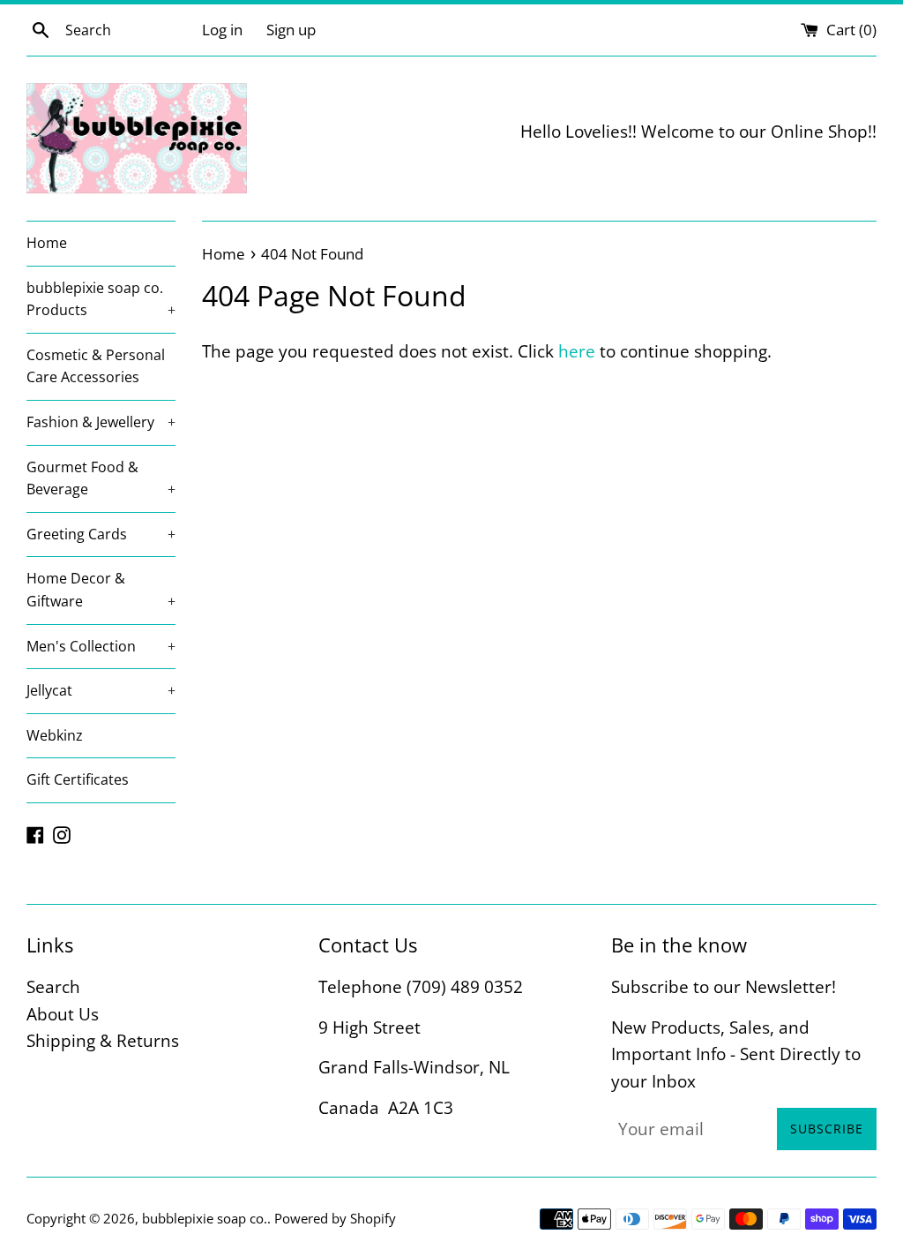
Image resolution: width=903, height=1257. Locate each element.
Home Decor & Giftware (100, 589)
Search (53, 986)
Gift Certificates (77, 779)
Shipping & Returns (102, 1040)
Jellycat (100, 690)
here (576, 351)
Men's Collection (100, 646)
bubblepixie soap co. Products (100, 299)
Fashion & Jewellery (100, 422)
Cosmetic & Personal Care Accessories (95, 366)
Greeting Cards (100, 534)
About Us (62, 1014)
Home (46, 242)
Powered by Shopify (335, 1218)
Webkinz (54, 735)
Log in (222, 29)
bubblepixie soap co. (204, 1218)
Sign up (291, 29)
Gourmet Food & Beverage (100, 478)
